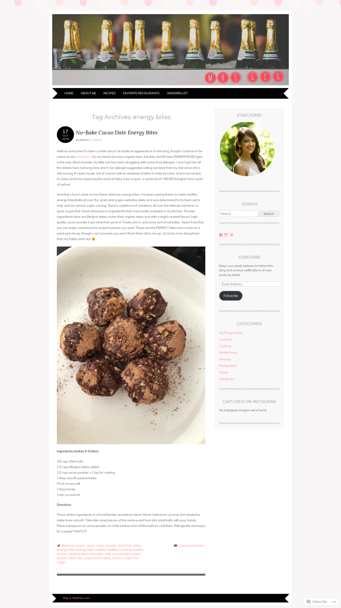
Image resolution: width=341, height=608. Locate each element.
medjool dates (78, 554)
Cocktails (225, 339)
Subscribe (249, 257)
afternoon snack (72, 545)
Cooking (96, 140)
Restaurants (228, 365)
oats (108, 554)
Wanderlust (177, 93)
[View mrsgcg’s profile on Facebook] (221, 235)
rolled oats (74, 558)
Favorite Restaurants (141, 93)
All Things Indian (231, 333)
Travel (223, 372)
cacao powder (106, 545)
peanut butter (122, 554)
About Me (88, 93)
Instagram (82, 156)
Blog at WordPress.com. (77, 598)
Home (68, 93)
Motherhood (228, 352)
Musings (225, 359)
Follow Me (231, 296)
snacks (117, 558)
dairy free (125, 545)
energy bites (85, 549)
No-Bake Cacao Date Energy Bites (117, 132)
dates (137, 545)
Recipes (109, 93)
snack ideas (102, 558)
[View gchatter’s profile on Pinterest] (231, 235)
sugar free (131, 558)
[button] (249, 151)
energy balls (65, 549)
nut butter (96, 554)
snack (88, 558)
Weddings (226, 379)
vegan (61, 562)
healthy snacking (119, 549)
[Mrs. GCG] (170, 85)
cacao (90, 545)
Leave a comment (191, 545)
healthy (100, 549)
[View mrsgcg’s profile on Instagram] (226, 235)
